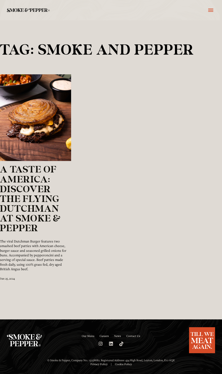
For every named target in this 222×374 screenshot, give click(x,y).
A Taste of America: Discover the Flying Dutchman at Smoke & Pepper (30, 199)
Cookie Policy (123, 364)
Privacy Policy (99, 364)
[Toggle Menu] (210, 10)
